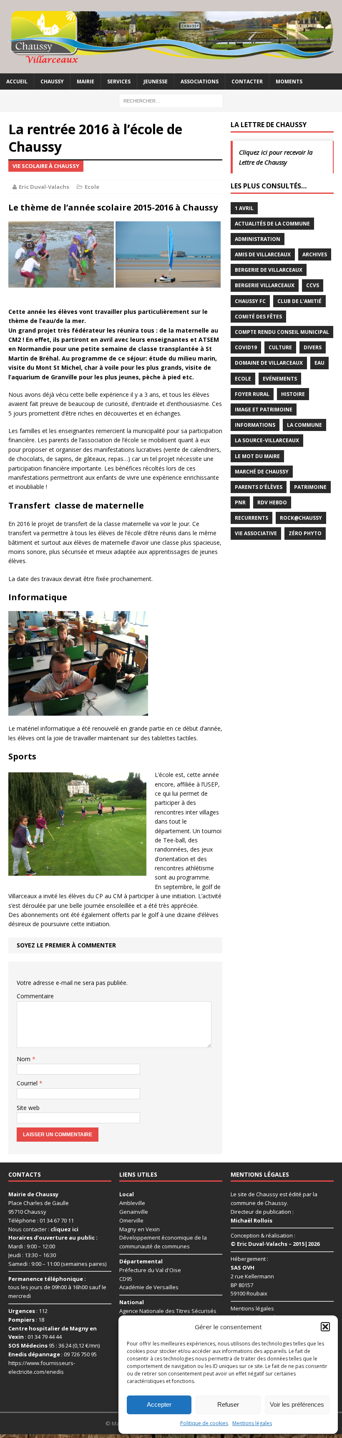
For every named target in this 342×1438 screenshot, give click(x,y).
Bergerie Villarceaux (264, 285)
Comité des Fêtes (258, 316)
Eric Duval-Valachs (44, 186)
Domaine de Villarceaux (269, 362)
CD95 (125, 1279)
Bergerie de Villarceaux (268, 269)
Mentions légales (252, 1423)
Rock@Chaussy (301, 517)
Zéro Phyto (305, 533)
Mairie (85, 81)
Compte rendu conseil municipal (282, 332)
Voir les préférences (297, 1404)
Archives (314, 254)
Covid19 (246, 347)
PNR (240, 502)
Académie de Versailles (149, 1287)
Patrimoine (310, 487)
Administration (257, 239)
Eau (319, 362)
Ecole (92, 186)
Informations (255, 424)
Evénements (280, 378)
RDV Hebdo (272, 502)
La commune (304, 424)
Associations (200, 81)
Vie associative (256, 533)
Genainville (133, 1211)
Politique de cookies (204, 1423)
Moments (289, 81)
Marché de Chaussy (262, 471)
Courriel (28, 1083)
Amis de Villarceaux (263, 254)
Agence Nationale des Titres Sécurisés (167, 1311)
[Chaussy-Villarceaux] (171, 36)
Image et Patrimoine (263, 409)
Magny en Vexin (139, 1229)
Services (119, 81)
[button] (325, 1327)
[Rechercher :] (171, 100)
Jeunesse (155, 81)
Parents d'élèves (258, 487)
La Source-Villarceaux (267, 440)
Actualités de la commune (272, 223)
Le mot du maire (257, 456)
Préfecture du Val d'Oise (150, 1270)
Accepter (159, 1404)
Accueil (17, 81)
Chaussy (52, 81)
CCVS (312, 285)
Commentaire (35, 996)
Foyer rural (252, 394)
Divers (313, 347)
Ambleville (132, 1203)
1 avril (244, 208)
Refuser (228, 1404)
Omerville (131, 1220)
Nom (24, 1059)
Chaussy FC (250, 301)
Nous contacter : (43, 1229)
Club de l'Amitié (299, 301)
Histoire (293, 394)
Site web (28, 1108)
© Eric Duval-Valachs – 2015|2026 (275, 1244)
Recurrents (251, 517)
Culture (280, 347)
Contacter (247, 81)
